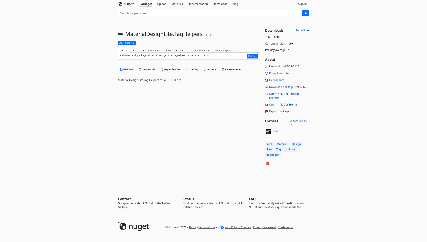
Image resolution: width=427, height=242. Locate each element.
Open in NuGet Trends (283, 104)
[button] (252, 56)
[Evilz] (268, 131)
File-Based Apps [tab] (222, 50)
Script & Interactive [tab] (199, 50)
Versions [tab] (211, 69)
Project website (279, 73)
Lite (269, 149)
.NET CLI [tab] (124, 50)
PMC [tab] (135, 50)
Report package (279, 111)
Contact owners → (298, 122)
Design (296, 144)
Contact (124, 199)
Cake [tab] (237, 50)
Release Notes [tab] (232, 69)
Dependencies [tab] (171, 69)
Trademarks (285, 227)
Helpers (290, 149)
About (192, 227)
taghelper (273, 155)
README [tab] (128, 69)
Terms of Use (206, 227)
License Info (276, 80)
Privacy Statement (264, 227)
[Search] (305, 13)
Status (188, 199)
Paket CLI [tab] (180, 50)
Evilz (275, 131)
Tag (278, 149)
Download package (281, 87)
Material (282, 144)
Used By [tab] (193, 69)
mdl (269, 144)
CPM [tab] (168, 50)
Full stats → (302, 30)
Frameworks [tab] (148, 69)
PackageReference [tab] (152, 50)
